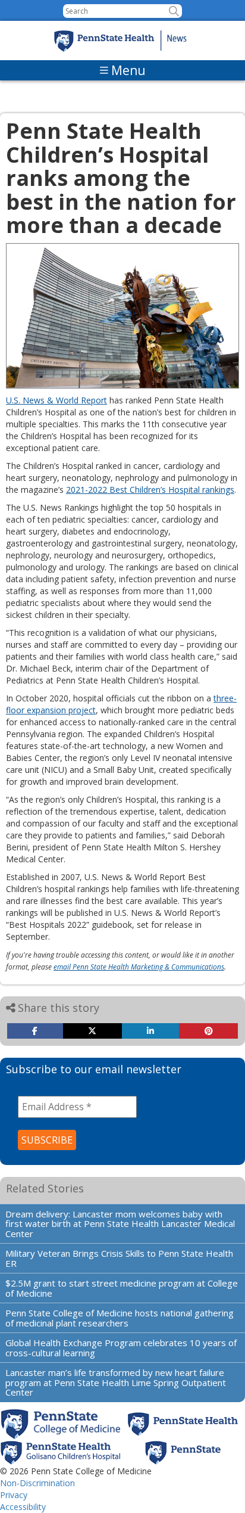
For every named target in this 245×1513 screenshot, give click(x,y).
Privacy (13, 1494)
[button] (174, 11)
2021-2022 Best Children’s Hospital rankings (150, 489)
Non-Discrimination (37, 1483)
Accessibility (23, 1506)
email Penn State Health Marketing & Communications (139, 966)
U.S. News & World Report (56, 400)
